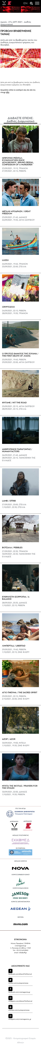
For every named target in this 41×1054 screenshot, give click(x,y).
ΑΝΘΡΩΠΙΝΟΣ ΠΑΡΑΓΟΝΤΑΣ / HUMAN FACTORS (17, 450)
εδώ (7, 92)
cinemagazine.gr (19, 992)
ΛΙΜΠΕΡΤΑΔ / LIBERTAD (13, 646)
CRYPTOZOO (8, 307)
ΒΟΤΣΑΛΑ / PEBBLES (12, 548)
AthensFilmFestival (20, 974)
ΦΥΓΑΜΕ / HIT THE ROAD (14, 403)
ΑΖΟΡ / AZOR (8, 739)
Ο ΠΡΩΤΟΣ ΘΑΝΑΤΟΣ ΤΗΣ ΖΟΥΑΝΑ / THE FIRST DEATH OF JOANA (20, 355)
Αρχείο (3, 22)
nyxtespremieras (18, 983)
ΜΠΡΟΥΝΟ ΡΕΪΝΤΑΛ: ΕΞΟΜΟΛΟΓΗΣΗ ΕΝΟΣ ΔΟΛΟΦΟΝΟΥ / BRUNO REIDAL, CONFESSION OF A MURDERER (18, 161)
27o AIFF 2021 (15, 22)
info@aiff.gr (23, 953)
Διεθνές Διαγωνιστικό (20, 121)
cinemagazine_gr (19, 1019)
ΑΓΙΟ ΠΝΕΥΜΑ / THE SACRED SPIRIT (19, 693)
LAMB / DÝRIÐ (9, 501)
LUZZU (5, 260)
